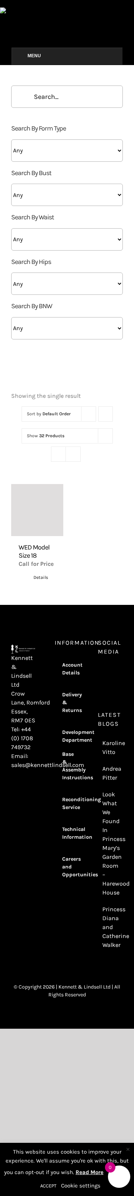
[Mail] (110, 684)
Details (41, 577)
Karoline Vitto (110, 747)
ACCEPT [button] (48, 1186)
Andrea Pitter (110, 773)
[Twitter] (120, 671)
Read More (89, 1172)
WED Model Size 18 (34, 551)
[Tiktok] (100, 684)
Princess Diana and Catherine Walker (110, 927)
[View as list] (73, 454)
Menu (34, 55)
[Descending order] (105, 414)
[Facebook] (110, 671)
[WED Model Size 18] (37, 510)
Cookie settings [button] (80, 1185)
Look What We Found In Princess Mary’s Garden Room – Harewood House (110, 843)
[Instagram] (100, 671)
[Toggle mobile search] (131, 11)
